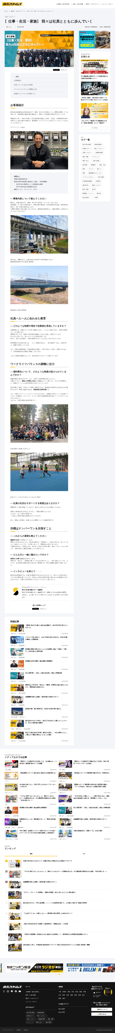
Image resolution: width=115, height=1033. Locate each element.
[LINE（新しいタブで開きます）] (12, 991)
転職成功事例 (99, 152)
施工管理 (85, 165)
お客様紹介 (17, 80)
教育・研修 (85, 189)
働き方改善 (96, 160)
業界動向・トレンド (88, 193)
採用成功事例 (20, 27)
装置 (75, 995)
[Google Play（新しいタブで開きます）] (97, 996)
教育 (84, 169)
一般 (59, 991)
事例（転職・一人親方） (10, 827)
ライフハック (95, 156)
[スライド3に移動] (59, 974)
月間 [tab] (84, 853)
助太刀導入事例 (22, 633)
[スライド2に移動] (57, 974)
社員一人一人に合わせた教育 (23, 85)
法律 (67, 995)
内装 (69, 991)
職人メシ (99, 169)
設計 (83, 995)
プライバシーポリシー (8, 1030)
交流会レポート (87, 148)
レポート (7, 781)
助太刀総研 (101, 177)
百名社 (12, 728)
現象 (71, 995)
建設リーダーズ (96, 185)
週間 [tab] (31, 853)
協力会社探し (86, 197)
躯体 (63, 998)
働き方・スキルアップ (92, 4)
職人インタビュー (99, 148)
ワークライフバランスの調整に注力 (25, 89)
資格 (59, 998)
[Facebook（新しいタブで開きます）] (16, 991)
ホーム (6, 11)
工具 (59, 995)
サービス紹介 (62, 804)
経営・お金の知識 (78, 4)
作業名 (64, 991)
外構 (84, 991)
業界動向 (93, 165)
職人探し (99, 193)
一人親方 (95, 197)
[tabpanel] (57, 905)
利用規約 (19, 1030)
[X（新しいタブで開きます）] (4, 991)
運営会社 (26, 1030)
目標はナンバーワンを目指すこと (25, 93)
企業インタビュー (87, 152)
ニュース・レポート (107, 4)
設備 (79, 995)
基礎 (80, 991)
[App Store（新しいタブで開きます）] (97, 992)
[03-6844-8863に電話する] (101, 1004)
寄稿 (84, 173)
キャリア (91, 169)
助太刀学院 (61, 1012)
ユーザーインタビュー (88, 177)
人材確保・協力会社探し (63, 4)
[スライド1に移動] (55, 974)
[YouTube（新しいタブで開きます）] (20, 991)
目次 (17, 76)
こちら (22, 127)
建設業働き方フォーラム (95, 173)
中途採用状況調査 (87, 181)
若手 (6, 804)
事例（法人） (9, 27)
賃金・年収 (102, 165)
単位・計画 (75, 991)
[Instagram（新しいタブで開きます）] (8, 991)
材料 (63, 995)
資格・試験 (85, 156)
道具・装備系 (8, 769)
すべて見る (95, 128)
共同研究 (98, 181)
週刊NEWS (85, 185)
